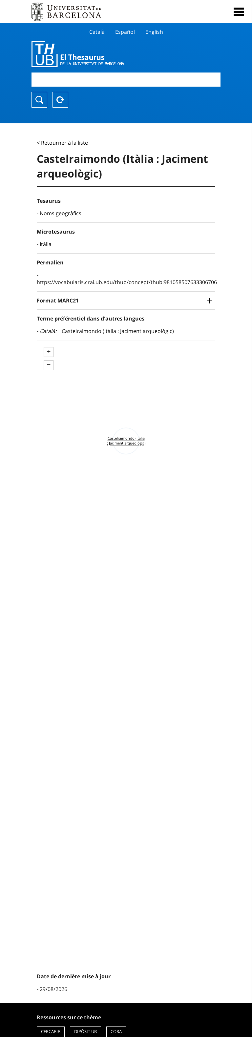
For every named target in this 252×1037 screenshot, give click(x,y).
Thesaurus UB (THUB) (98, 54)
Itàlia (46, 244)
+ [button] (49, 351)
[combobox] (126, 80)
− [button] (49, 364)
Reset (60, 100)
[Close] (239, 12)
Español (125, 31)
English (154, 31)
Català (97, 31)
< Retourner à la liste (62, 142)
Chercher (39, 100)
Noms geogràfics (60, 213)
